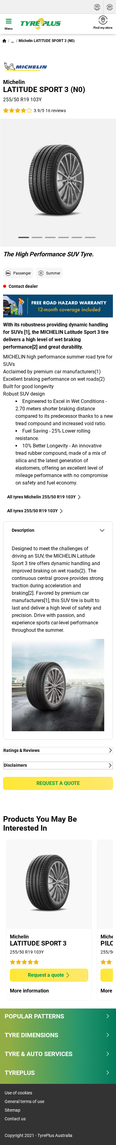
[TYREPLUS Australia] (53, 23)
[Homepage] (4, 41)
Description (23, 530)
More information (29, 991)
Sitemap (12, 1110)
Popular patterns (34, 1016)
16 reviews (55, 110)
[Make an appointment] (110, 7)
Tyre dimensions (31, 1035)
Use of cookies (18, 1092)
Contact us (15, 1118)
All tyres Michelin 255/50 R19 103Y (41, 496)
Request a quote (58, 783)
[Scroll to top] (100, 1132)
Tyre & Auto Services (38, 1054)
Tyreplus (20, 1073)
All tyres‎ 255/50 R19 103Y (32, 510)
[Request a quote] (97, 7)
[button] (12, 41)
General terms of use (24, 1101)
